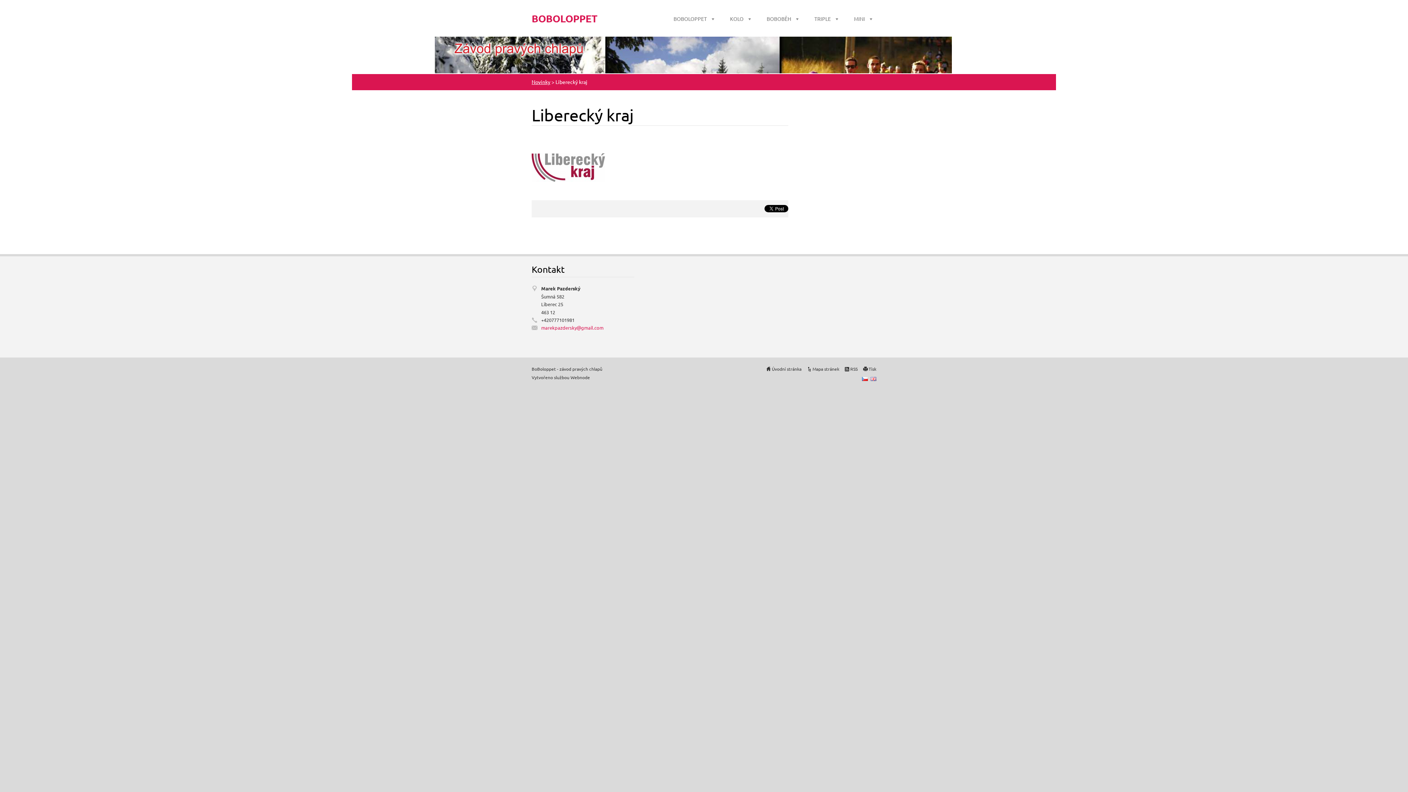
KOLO (737, 18)
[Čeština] (865, 379)
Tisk (872, 369)
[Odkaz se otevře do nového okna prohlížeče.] (568, 166)
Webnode (580, 377)
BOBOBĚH (779, 18)
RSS (854, 369)
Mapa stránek (826, 369)
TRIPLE (822, 18)
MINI (859, 18)
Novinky (541, 81)
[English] (873, 379)
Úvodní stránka (787, 369)
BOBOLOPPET (690, 18)
